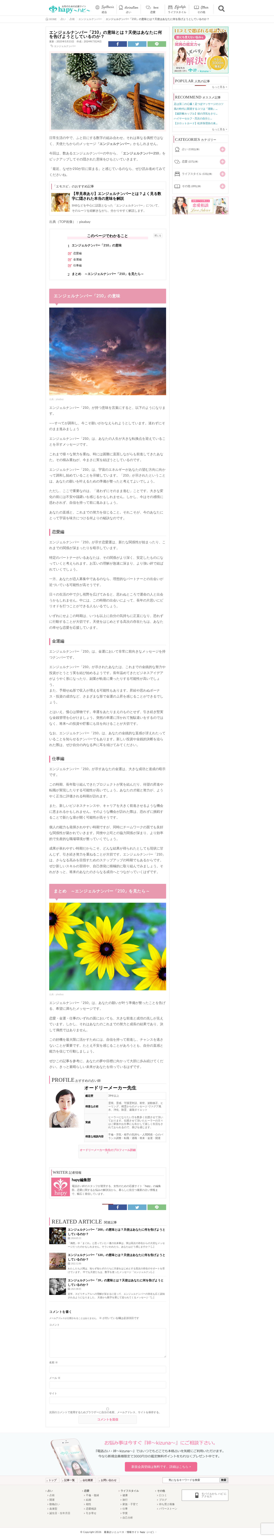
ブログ (163, 1500)
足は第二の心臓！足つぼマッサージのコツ (198, 104)
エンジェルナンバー (65, 46)
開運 (52, 1500)
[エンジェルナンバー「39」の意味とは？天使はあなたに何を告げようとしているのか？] (57, 1286)
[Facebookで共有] (117, 44)
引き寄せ (91, 1513)
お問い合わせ (108, 1480)
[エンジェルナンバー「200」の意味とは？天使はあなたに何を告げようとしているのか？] (57, 1235)
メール (54, 1378)
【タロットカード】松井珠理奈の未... (195, 123)
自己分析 (127, 1517)
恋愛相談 (91, 1509)
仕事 (125, 1509)
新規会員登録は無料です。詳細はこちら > (161, 1466)
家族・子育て (130, 1504)
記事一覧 (69, 1480)
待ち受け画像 (167, 1504)
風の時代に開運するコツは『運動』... (195, 109)
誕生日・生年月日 (59, 1513)
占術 (52, 1495)
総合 (104, 12)
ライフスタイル (177, 12)
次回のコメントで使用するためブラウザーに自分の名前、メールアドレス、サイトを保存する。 (105, 1412)
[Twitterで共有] (137, 44)
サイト (53, 1393)
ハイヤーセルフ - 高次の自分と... (193, 118)
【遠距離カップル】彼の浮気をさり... (195, 113)
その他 (201, 12)
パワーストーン (168, 1509)
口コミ (163, 1495)
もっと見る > (219, 87)
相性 (88, 1504)
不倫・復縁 (92, 1495)
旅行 (125, 1500)
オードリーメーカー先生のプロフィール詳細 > (108, 1151)
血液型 (53, 1509)
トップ (52, 1480)
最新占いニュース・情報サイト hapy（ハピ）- (130, 1532)
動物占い (54, 1504)
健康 (125, 1495)
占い (128, 12)
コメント (54, 1325)
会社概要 (88, 1480)
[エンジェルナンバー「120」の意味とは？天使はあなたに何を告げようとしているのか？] (57, 1261)
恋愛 (152, 12)
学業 (125, 1513)
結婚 (88, 1500)
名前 (53, 1362)
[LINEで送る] (156, 44)
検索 (223, 1480)
